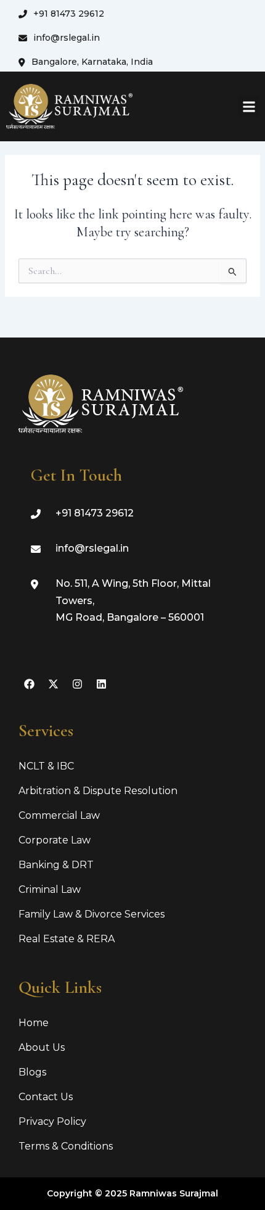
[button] (248, 106)
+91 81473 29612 (68, 13)
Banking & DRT (56, 865)
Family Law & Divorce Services (91, 914)
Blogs (32, 1072)
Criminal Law (49, 889)
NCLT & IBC (46, 766)
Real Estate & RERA (66, 939)
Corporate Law (54, 840)
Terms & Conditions (65, 1146)
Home (33, 1023)
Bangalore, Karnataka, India (92, 61)
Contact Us (45, 1097)
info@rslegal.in (66, 37)
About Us (41, 1047)
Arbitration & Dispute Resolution (97, 791)
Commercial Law (59, 815)
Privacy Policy (52, 1121)
